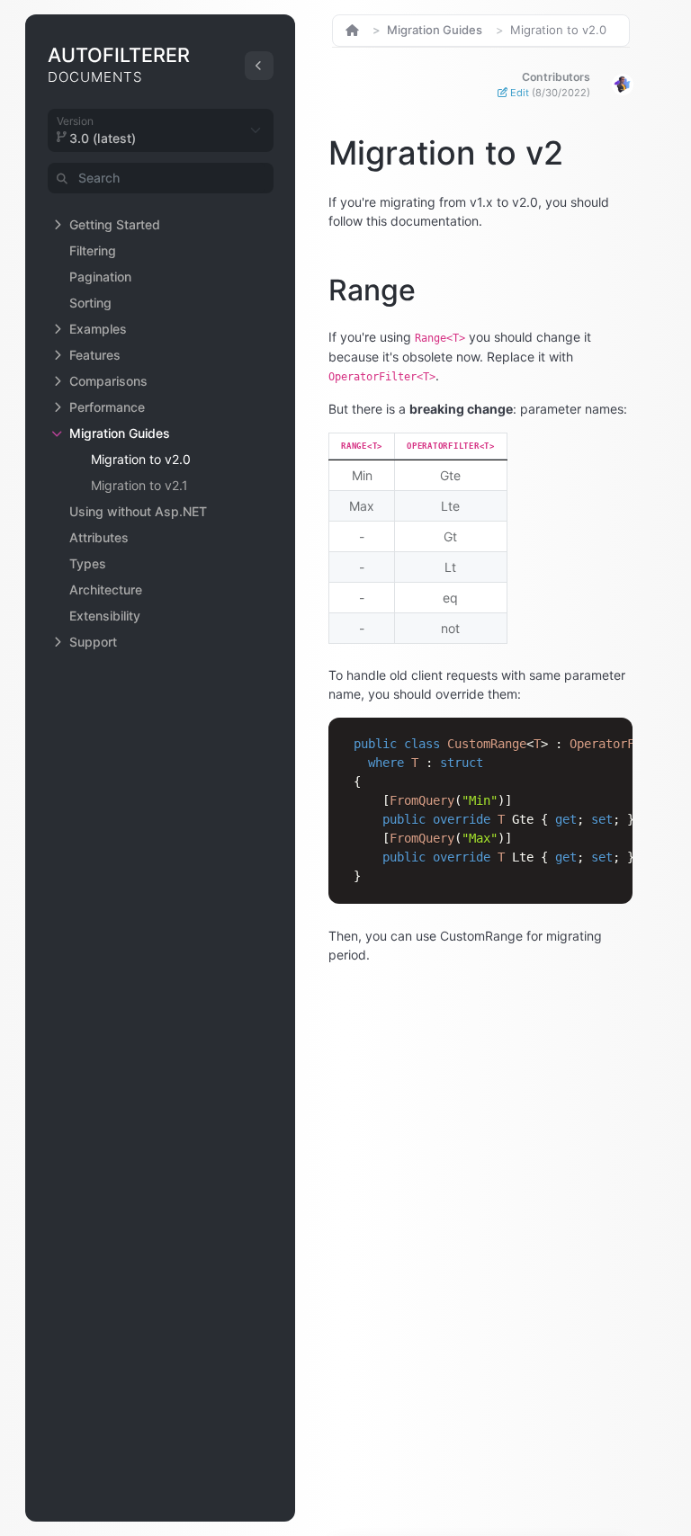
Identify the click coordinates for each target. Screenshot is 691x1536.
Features (95, 354)
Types (87, 563)
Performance (107, 407)
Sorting (90, 302)
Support (93, 641)
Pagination (100, 276)
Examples (98, 328)
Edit (548, 92)
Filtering (92, 250)
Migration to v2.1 (139, 485)
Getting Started (114, 224)
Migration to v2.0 (141, 459)
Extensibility (104, 615)
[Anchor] (306, 153)
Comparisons (108, 380)
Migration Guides (119, 433)
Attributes (99, 537)
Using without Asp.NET (138, 511)
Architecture (105, 589)
